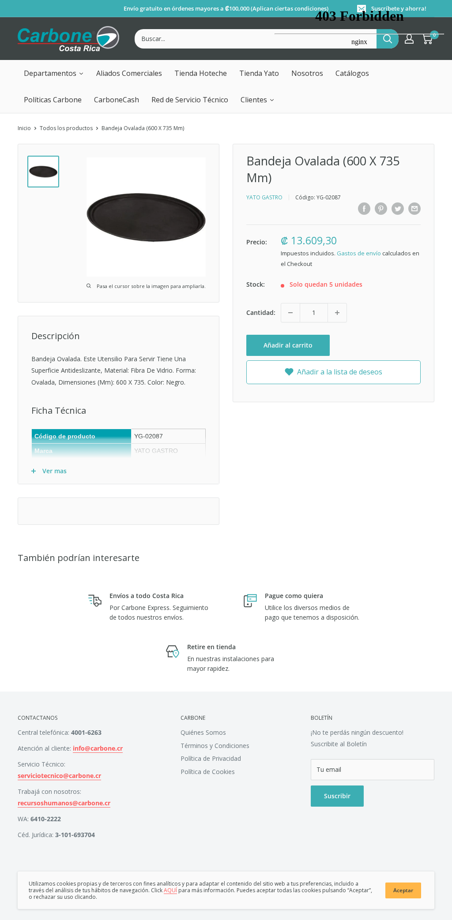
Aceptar (403, 890)
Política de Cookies (208, 771)
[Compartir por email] (414, 208)
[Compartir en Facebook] (364, 208)
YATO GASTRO (264, 197)
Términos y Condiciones (215, 745)
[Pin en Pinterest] (381, 208)
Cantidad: (260, 312)
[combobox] (256, 39)
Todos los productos (66, 128)
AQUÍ (170, 890)
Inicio (24, 128)
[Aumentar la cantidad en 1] (337, 312)
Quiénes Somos (203, 732)
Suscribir (337, 796)
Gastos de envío (359, 253)
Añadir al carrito (288, 345)
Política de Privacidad (211, 758)
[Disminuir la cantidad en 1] (290, 312)
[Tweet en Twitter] (398, 208)
